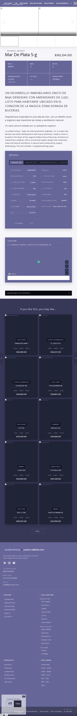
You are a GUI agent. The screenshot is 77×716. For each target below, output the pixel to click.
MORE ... (38, 531)
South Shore (45, 643)
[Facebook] (4, 563)
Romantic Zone (46, 640)
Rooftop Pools (9, 675)
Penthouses (8, 668)
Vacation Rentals (9, 610)
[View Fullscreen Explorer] (66, 266)
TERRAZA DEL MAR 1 (21, 343)
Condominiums (9, 671)
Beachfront (8, 665)
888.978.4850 (8, 571)
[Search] (70, 3)
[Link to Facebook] (64, 709)
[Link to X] (70, 709)
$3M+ (43, 685)
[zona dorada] (28, 41)
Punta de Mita (45, 612)
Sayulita (43, 608)
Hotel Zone (45, 633)
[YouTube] (14, 563)
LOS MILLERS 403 (21, 386)
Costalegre (44, 654)
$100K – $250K (46, 668)
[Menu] (74, 3)
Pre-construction (9, 678)
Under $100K (45, 665)
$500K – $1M (45, 675)
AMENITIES (31, 162)
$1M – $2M (45, 678)
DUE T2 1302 (21, 513)
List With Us (8, 617)
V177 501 (21, 428)
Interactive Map (9, 606)
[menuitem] (8, 3)
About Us (7, 613)
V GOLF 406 (21, 470)
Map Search (8, 682)
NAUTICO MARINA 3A (55, 513)
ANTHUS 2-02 (55, 428)
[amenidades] (64, 41)
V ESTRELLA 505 (55, 470)
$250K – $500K (46, 671)
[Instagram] (9, 563)
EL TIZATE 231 (56, 343)
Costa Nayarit (45, 602)
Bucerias (44, 619)
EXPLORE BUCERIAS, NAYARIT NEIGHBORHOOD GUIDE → (38, 278)
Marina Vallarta (46, 629)
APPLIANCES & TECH (48, 162)
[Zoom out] (66, 273)
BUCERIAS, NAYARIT (16, 51)
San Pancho (45, 605)
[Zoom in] (66, 270)
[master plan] (46, 41)
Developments (9, 599)
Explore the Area (9, 603)
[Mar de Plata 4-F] (1, 358)
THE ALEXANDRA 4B (55, 386)
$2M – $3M (45, 682)
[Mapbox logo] (12, 274)
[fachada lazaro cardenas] (9, 41)
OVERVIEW (16, 162)
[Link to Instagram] (67, 709)
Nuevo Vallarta (46, 622)
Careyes (44, 650)
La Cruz (43, 615)
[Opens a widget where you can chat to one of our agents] (14, 704)
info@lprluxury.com (11, 585)
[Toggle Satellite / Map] (66, 262)
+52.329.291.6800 (10, 578)
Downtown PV (46, 636)
